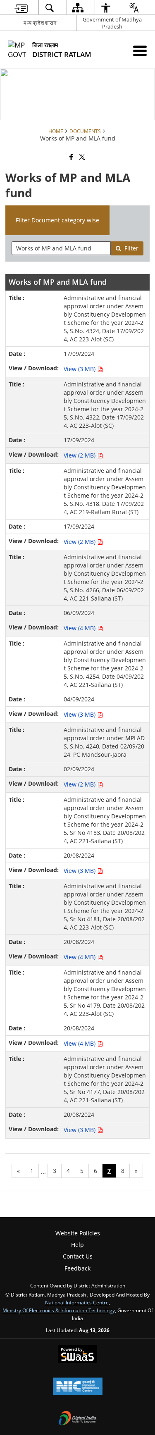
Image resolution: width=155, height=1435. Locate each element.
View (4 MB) (80, 628)
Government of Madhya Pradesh (112, 23)
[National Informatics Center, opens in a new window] (78, 1387)
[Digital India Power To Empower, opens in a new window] (77, 1419)
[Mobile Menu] (140, 50)
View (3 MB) (80, 369)
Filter (131, 248)
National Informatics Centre (77, 1302)
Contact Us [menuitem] (78, 1256)
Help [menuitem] (77, 1245)
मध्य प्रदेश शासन (40, 22)
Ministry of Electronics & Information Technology (58, 1310)
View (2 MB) (80, 455)
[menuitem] (21, 7)
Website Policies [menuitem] (77, 1233)
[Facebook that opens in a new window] (70, 157)
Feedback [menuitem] (77, 1268)
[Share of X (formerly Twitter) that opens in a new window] (81, 157)
